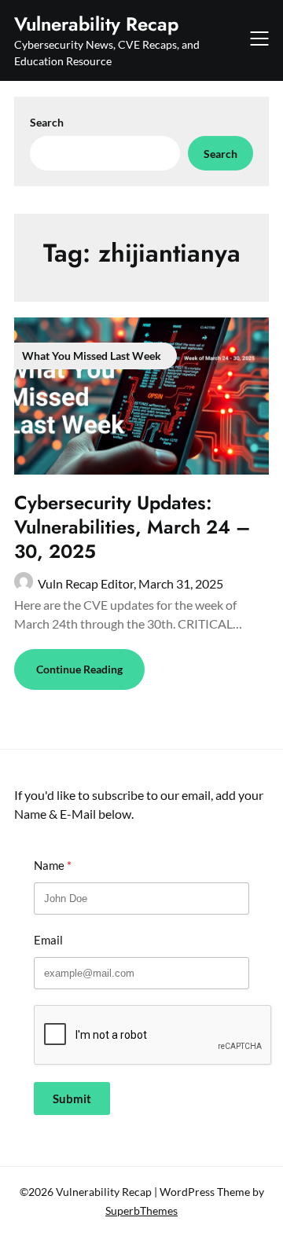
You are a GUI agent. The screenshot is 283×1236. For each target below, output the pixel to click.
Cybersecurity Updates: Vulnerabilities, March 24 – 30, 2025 (132, 527)
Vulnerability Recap (96, 24)
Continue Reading (79, 669)
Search (47, 122)
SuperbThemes (141, 1210)
